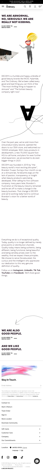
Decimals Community (10, 423)
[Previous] (2, 2)
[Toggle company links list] (39, 436)
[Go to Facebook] (2, 457)
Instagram (18, 270)
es (20, 450)
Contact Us (35, 396)
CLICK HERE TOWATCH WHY (7, 26)
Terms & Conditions (7, 465)
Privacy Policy (11, 396)
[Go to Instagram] (8, 457)
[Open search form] (24, 6)
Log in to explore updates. (21, 2)
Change (24, 447)
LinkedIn (28, 270)
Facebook (19, 273)
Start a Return (7, 407)
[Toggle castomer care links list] (39, 433)
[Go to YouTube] (15, 457)
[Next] (40, 2)
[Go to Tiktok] (22, 457)
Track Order (6, 411)
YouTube (6, 273)
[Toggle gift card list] (39, 429)
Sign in (4, 415)
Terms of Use (19, 396)
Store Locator (7, 419)
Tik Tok (37, 270)
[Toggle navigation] (2, 6)
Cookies (28, 466)
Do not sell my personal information (13, 466)
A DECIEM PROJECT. (7, 468)
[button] (37, 461)
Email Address (6, 385)
